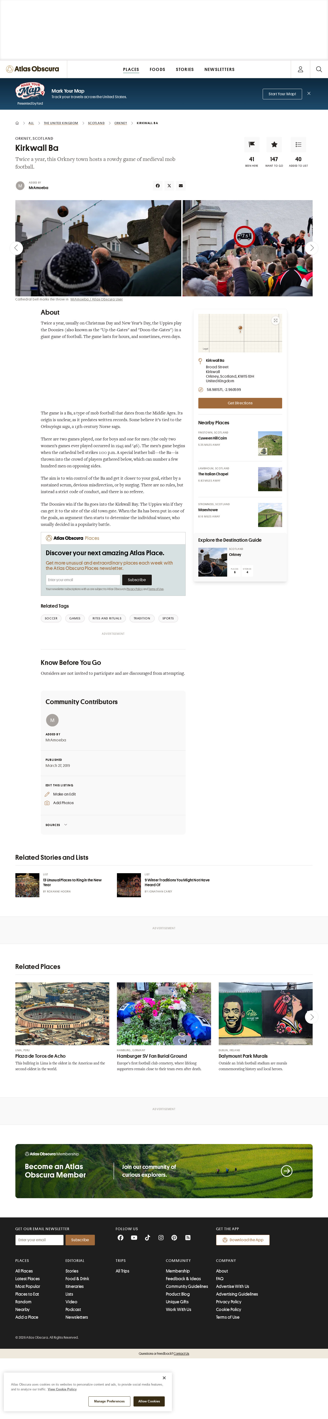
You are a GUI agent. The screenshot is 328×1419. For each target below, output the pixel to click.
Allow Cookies (149, 1401)
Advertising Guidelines (237, 1294)
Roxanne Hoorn (59, 891)
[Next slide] (311, 248)
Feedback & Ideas (183, 1279)
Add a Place (26, 1317)
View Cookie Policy (62, 1389)
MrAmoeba (39, 188)
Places (22, 1261)
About (222, 1271)
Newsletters (77, 1317)
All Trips (122, 1271)
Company (226, 1261)
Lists (69, 1294)
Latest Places (27, 1279)
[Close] (164, 1378)
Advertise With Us (232, 1286)
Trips (121, 1261)
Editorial (75, 1261)
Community (178, 1261)
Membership (178, 1271)
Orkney (235, 555)
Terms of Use (155, 589)
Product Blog (178, 1294)
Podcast (73, 1309)
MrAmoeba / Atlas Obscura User (97, 299)
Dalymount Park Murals (243, 1056)
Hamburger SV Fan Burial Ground (152, 1056)
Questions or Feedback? (164, 1353)
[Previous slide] (16, 248)
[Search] (319, 69)
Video (71, 1302)
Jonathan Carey (160, 891)
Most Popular (27, 1286)
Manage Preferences (109, 1401)
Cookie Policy (228, 1309)
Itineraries (75, 1286)
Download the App (247, 1240)
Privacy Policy (135, 589)
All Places (24, 1271)
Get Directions (240, 403)
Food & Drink (77, 1279)
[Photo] (270, 443)
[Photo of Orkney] (212, 562)
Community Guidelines (187, 1286)
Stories (72, 1271)
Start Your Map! (282, 94)
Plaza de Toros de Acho (40, 1056)
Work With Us (178, 1309)
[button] (252, 144)
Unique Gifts (177, 1302)
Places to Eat (27, 1294)
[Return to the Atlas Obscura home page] (33, 69)
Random (23, 1302)
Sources (53, 825)
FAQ (220, 1279)
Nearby (22, 1309)
